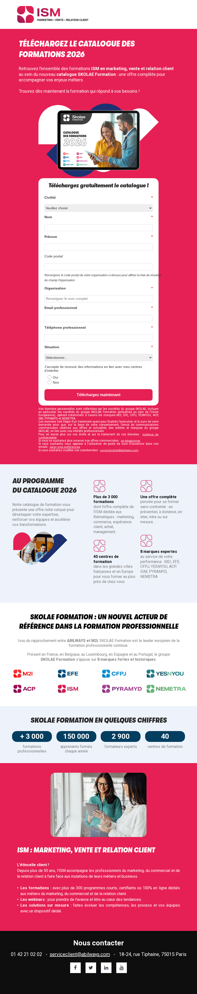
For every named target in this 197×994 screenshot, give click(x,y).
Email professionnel (98, 308)
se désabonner (130, 440)
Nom (98, 217)
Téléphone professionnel (98, 327)
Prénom (98, 237)
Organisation (98, 288)
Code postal (53, 256)
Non (56, 382)
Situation (98, 347)
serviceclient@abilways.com (80, 954)
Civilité (98, 197)
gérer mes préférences (65, 447)
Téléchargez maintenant (98, 395)
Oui (55, 377)
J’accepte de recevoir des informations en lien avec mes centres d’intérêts (93, 369)
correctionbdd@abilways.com (119, 450)
